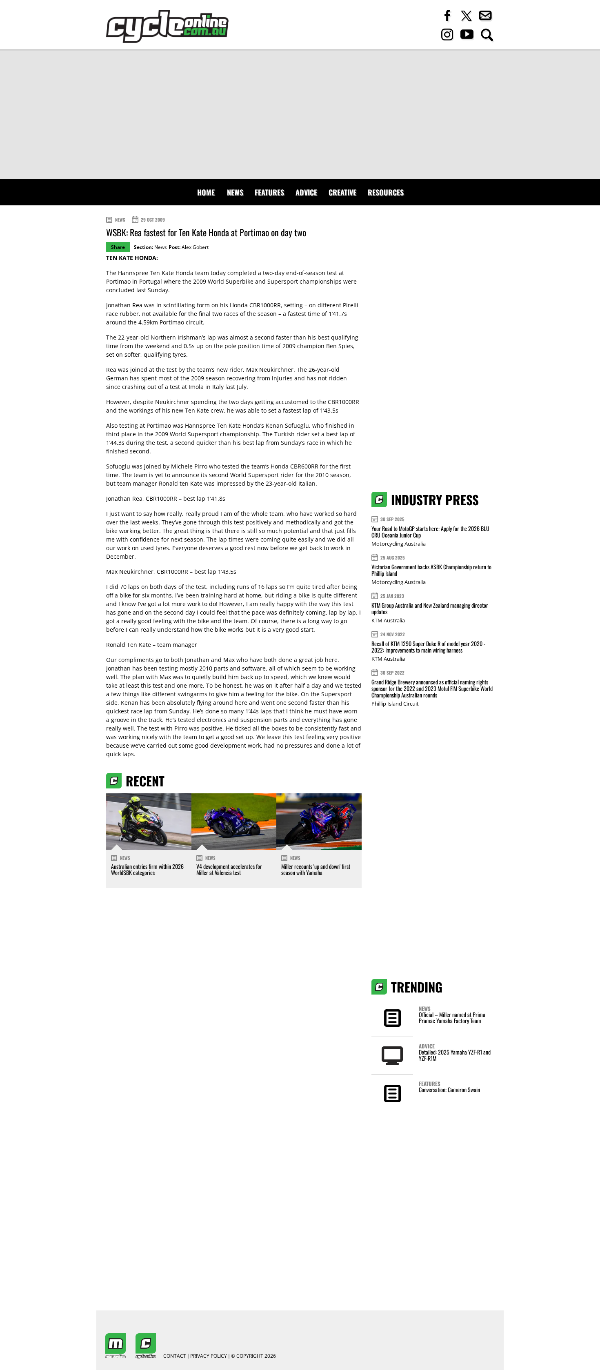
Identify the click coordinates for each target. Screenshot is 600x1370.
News (235, 192)
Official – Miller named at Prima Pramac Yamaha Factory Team (452, 1017)
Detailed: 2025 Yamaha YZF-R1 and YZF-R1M (455, 1055)
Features (269, 192)
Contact (174, 1356)
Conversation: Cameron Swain (449, 1089)
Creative (342, 192)
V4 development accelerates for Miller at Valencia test (229, 869)
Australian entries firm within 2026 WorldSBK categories (147, 869)
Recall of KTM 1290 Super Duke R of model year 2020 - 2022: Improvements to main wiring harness (428, 646)
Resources (386, 192)
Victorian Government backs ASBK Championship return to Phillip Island (431, 569)
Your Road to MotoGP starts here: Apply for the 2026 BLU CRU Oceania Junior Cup (430, 531)
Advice (306, 192)
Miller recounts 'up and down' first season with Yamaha (315, 869)
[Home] (167, 26)
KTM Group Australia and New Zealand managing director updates (429, 608)
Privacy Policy (208, 1356)
